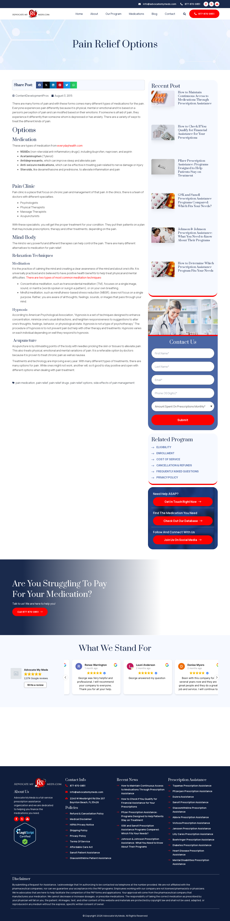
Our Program (113, 14)
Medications (136, 14)
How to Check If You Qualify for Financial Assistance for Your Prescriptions (192, 132)
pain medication (25, 383)
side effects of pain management (114, 383)
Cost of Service (168, 459)
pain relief (42, 383)
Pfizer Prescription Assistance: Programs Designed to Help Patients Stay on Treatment (193, 168)
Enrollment (165, 453)
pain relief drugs (59, 383)
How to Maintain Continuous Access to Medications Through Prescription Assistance (195, 97)
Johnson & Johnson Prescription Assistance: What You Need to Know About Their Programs (195, 234)
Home (79, 14)
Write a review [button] (35, 684)
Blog (154, 14)
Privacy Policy (167, 477)
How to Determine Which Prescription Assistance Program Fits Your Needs (196, 267)
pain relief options (81, 383)
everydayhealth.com (70, 145)
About (94, 14)
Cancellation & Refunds (174, 465)
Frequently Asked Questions (177, 471)
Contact (170, 14)
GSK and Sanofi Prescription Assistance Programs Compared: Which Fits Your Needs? (195, 200)
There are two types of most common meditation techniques (63, 277)
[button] (39, 85)
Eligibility (163, 447)
